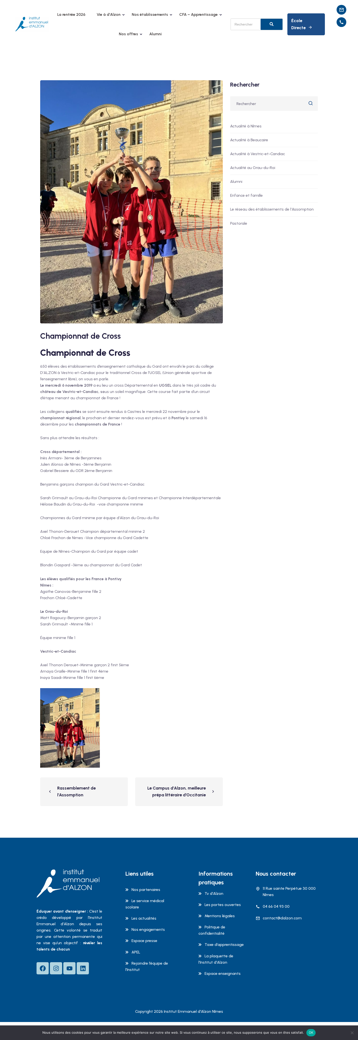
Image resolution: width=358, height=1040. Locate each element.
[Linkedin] (83, 968)
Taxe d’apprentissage (224, 944)
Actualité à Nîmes (246, 126)
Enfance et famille (246, 195)
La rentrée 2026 (71, 14)
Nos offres (128, 34)
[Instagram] (56, 968)
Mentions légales (220, 916)
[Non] (351, 1032)
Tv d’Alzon (214, 893)
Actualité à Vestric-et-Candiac (257, 153)
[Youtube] (69, 968)
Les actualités (144, 918)
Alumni (155, 34)
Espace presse (144, 940)
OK (311, 1032)
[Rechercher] (272, 24)
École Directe (298, 24)
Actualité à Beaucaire (249, 140)
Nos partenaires (146, 889)
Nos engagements (148, 929)
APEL (136, 952)
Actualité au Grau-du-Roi (252, 167)
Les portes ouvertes (223, 904)
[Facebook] (43, 968)
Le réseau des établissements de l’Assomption (272, 209)
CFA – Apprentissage (198, 14)
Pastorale (238, 223)
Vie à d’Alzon (109, 14)
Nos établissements (150, 14)
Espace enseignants (223, 973)
